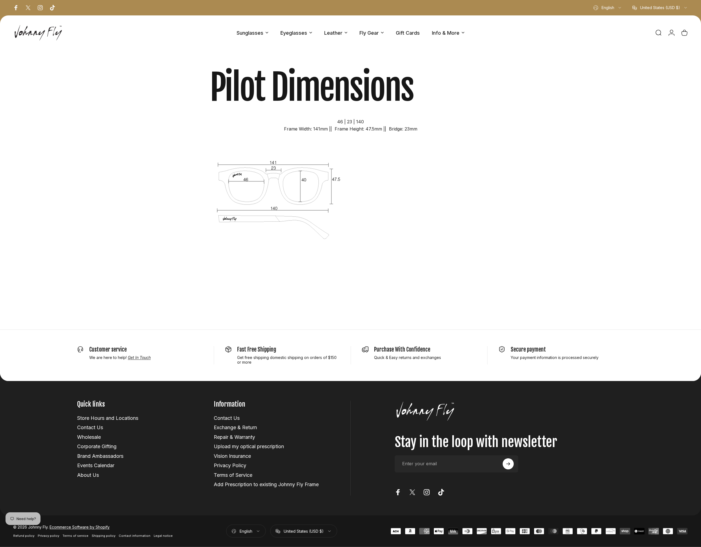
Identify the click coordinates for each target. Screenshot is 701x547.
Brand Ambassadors (100, 456)
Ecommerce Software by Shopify (80, 527)
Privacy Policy (230, 465)
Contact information (134, 536)
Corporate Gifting (97, 446)
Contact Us (90, 427)
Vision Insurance (232, 456)
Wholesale (89, 437)
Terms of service (75, 536)
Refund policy (23, 536)
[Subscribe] (508, 463)
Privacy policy (48, 536)
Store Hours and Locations (107, 418)
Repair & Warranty (234, 437)
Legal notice (163, 536)
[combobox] (607, 7)
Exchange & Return (235, 427)
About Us (88, 475)
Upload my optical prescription (249, 446)
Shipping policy (103, 536)
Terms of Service (233, 475)
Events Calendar (95, 465)
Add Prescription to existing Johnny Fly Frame (266, 484)
